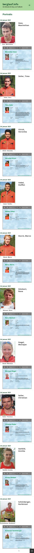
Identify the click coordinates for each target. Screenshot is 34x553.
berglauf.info (10, 4)
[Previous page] (4, 48)
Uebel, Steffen (21, 183)
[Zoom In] (20, 48)
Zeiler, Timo (24, 76)
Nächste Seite (32, 551)
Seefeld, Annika (22, 449)
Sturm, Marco (24, 236)
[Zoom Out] (17, 48)
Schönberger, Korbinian (24, 503)
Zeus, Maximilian (23, 24)
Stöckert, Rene (22, 290)
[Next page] (7, 48)
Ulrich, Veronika (22, 130)
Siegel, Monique (22, 343)
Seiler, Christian (22, 396)
